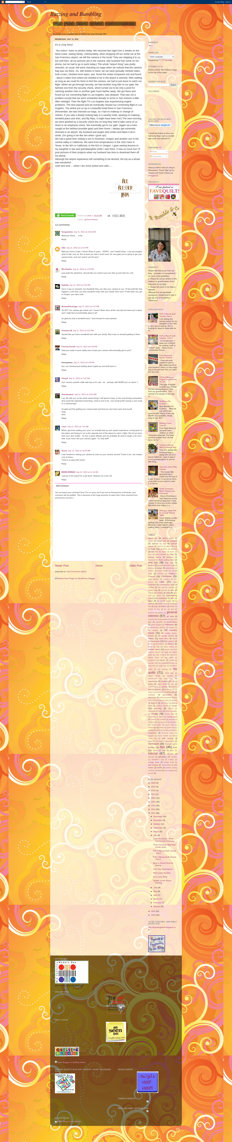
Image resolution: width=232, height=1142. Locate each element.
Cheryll (64, 378)
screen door (169, 714)
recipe (174, 706)
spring (150, 730)
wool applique (169, 770)
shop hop (163, 722)
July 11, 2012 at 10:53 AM (85, 232)
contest (151, 587)
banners (174, 549)
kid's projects (169, 641)
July (155, 835)
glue (149, 622)
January (157, 906)
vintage (171, 759)
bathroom (154, 552)
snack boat (169, 725)
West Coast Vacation (162, 873)
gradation (159, 622)
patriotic (165, 687)
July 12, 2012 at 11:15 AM (87, 472)
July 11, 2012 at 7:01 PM (79, 378)
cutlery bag (152, 590)
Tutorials (69, 24)
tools (175, 747)
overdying (164, 681)
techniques (153, 743)
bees (150, 554)
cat (173, 571)
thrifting (151, 747)
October (157, 824)
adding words (168, 538)
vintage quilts (169, 762)
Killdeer (161, 644)
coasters (166, 579)
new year (168, 678)
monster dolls (153, 663)
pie (173, 689)
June (155, 887)
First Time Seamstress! (163, 869)
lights (166, 652)
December (158, 816)
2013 (153, 809)
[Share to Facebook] (121, 215)
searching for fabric (155, 717)
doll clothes (158, 593)
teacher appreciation (166, 741)
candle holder (162, 571)
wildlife (159, 768)
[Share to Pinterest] (123, 215)
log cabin (169, 657)
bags (153, 549)
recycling (158, 708)
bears (172, 552)
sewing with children (158, 719)
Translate (168, 60)
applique (173, 541)
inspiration (155, 641)
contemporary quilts (167, 585)
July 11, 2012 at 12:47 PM (77, 248)
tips (162, 747)
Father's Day (162, 604)
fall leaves (167, 601)
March (156, 899)
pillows (169, 692)
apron (168, 546)
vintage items (153, 762)
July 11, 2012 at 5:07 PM (83, 330)
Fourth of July (154, 609)
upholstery (162, 757)
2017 (153, 794)
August (156, 831)
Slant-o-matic (156, 725)
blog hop (153, 562)
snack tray (152, 728)
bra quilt (160, 565)
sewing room (172, 717)
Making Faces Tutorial (165, 424)
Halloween (169, 625)
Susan (64, 451)
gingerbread (152, 619)
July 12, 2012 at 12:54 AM (85, 394)
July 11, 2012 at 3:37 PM (88, 306)
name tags (169, 673)
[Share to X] (118, 215)
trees (172, 750)
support (151, 736)
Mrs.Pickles (66, 269)
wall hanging (153, 765)
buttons (151, 571)
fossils (172, 606)
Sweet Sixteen (163, 736)
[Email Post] (108, 215)
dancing (164, 590)
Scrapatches (67, 232)
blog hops (169, 563)
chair (150, 574)
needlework (152, 678)
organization (153, 681)
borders (151, 565)
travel (155, 750)
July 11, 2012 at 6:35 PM (86, 346)
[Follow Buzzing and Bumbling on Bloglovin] (159, 126)
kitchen (171, 644)
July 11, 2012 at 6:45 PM (83, 362)
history (151, 638)
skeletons (173, 722)
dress (159, 595)
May (155, 891)
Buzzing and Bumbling (76, 13)
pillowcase (159, 692)
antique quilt (161, 541)
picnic (166, 689)
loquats (162, 660)
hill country (153, 630)
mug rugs (162, 666)
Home (58, 24)
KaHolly (65, 285)
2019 (153, 787)
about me (152, 538)
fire (149, 606)
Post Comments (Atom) (76, 571)
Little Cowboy (161, 655)
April (155, 895)
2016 (153, 798)
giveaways (164, 619)
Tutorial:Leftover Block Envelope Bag (167, 446)
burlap (159, 568)
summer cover (168, 733)
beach (164, 552)
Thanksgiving (170, 744)
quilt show (164, 703)
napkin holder (154, 676)
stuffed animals (169, 730)
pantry (150, 684)
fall (158, 601)
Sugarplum (152, 733)
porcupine (165, 700)
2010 (153, 915)
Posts (154, 151)
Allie (63, 248)
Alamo (150, 541)
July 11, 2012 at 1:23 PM (83, 269)
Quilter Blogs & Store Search (69, 1121)
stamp (158, 730)
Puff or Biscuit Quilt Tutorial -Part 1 (167, 315)
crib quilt (161, 587)
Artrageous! (153, 175)
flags (156, 606)
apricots (160, 546)
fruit (172, 609)
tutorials (170, 754)
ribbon (170, 708)
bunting (151, 568)
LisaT (64, 426)
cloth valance (153, 579)
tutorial (152, 753)
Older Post (135, 565)
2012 (153, 813)
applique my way (159, 544)
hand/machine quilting (156, 627)
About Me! (81, 24)
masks (171, 660)
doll (149, 593)
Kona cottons (169, 647)
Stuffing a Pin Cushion (165, 402)
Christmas (166, 576)
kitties (150, 647)
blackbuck (152, 560)
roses (160, 711)
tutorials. (151, 757)
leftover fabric (154, 649)
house (174, 639)
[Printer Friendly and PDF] (65, 215)
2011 (153, 911)
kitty (158, 647)
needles (170, 676)
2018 (153, 790)
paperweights (153, 687)
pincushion (167, 695)
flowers (163, 606)
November (158, 820)
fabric (150, 601)
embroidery (162, 598)
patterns (158, 689)
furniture (151, 613)
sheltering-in (152, 722)
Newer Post (62, 565)
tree (163, 750)
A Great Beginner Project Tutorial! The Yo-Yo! (168, 379)
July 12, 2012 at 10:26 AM (79, 451)
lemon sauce (169, 649)
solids (162, 727)
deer (172, 590)
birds (172, 554)
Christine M (66, 330)
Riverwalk (151, 711)
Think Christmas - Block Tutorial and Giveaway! (167, 491)
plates (169, 697)
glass (173, 619)
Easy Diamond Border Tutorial (165, 356)
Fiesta (172, 604)
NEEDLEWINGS (68, 472)
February (157, 903)
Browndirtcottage (69, 306)
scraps (154, 713)
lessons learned (154, 652)
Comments (156, 156)
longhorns (152, 660)
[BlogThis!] (116, 215)
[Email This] (113, 215)
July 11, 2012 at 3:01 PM (79, 285)
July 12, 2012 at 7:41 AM (77, 426)
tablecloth (151, 741)
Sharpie (172, 719)
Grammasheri (67, 394)
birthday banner (154, 557)
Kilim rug (151, 644)
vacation (174, 757)
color (162, 581)
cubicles (171, 587)
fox (165, 609)
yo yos (150, 773)
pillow (150, 692)
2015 (153, 802)
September (158, 828)
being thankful (160, 554)
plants (161, 697)
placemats (152, 697)
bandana (164, 549)
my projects (163, 669)
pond (157, 700)
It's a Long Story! (160, 877)
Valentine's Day (158, 759)
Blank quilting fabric (166, 560)
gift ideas (170, 616)
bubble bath (170, 565)
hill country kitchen (166, 636)
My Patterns (96, 24)
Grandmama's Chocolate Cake (120, 24)
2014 (153, 805)
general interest (91, 219)
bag (175, 546)
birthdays (169, 557)
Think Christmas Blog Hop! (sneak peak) (164, 846)
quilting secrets (162, 706)
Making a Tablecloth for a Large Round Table (167, 512)
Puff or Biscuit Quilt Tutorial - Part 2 (167, 337)
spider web (171, 727)
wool (159, 770)
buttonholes (170, 568)
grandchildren (172, 622)
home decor (164, 639)
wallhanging (166, 765)
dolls (168, 593)
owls (173, 681)
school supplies (171, 711)
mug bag (164, 663)
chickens (160, 574)
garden (160, 613)
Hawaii (171, 627)
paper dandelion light (165, 684)
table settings (167, 738)
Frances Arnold (68, 346)
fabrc (172, 598)
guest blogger (156, 625)
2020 (153, 783)
